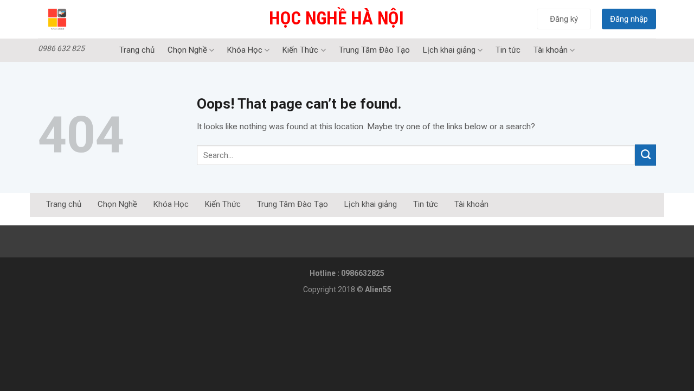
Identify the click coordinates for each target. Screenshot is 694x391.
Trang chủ (137, 50)
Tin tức (508, 50)
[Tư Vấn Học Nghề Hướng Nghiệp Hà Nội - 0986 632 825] (84, 19)
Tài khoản (551, 50)
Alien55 (378, 289)
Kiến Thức (300, 50)
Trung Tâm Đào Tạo (374, 50)
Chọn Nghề (187, 50)
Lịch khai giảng (449, 50)
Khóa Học (244, 50)
